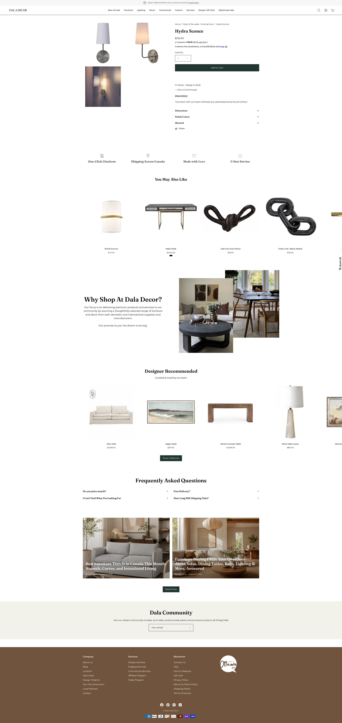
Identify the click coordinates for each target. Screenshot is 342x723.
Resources (179, 656)
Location (87, 671)
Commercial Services (139, 671)
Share (182, 128)
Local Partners (90, 689)
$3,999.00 (111, 448)
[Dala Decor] (18, 10)
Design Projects (91, 680)
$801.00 (290, 448)
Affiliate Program (137, 675)
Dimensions (181, 110)
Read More (171, 589)
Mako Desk (171, 249)
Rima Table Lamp (290, 444)
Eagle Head (171, 444)
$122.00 (290, 253)
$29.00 (231, 253)
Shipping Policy (182, 689)
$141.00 (111, 253)
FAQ (176, 667)
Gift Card (178, 675)
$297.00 (171, 448)
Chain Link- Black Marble (290, 249)
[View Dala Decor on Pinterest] (168, 705)
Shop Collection (171, 458)
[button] (217, 42)
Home (178, 24)
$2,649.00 (171, 253)
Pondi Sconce (111, 249)
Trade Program (136, 680)
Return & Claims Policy (186, 684)
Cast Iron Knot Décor (231, 249)
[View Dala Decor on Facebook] (162, 705)
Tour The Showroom (93, 684)
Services (133, 656)
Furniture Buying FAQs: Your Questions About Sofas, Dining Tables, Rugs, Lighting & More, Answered (215, 564)
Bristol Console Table (231, 444)
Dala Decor (174, 711)
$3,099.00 (230, 448)
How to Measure (182, 671)
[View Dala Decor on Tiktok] (180, 705)
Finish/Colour (182, 116)
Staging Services (137, 667)
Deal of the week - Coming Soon (198, 24)
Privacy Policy (181, 680)
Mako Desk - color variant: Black (171, 255)
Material (179, 123)
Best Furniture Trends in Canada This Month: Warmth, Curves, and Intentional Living (126, 566)
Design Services (136, 662)
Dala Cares (88, 675)
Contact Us (180, 662)
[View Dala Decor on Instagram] (174, 705)
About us (88, 662)
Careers (87, 693)
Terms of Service (182, 693)
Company (88, 656)
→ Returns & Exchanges (186, 90)
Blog (85, 667)
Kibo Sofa (111, 444)
